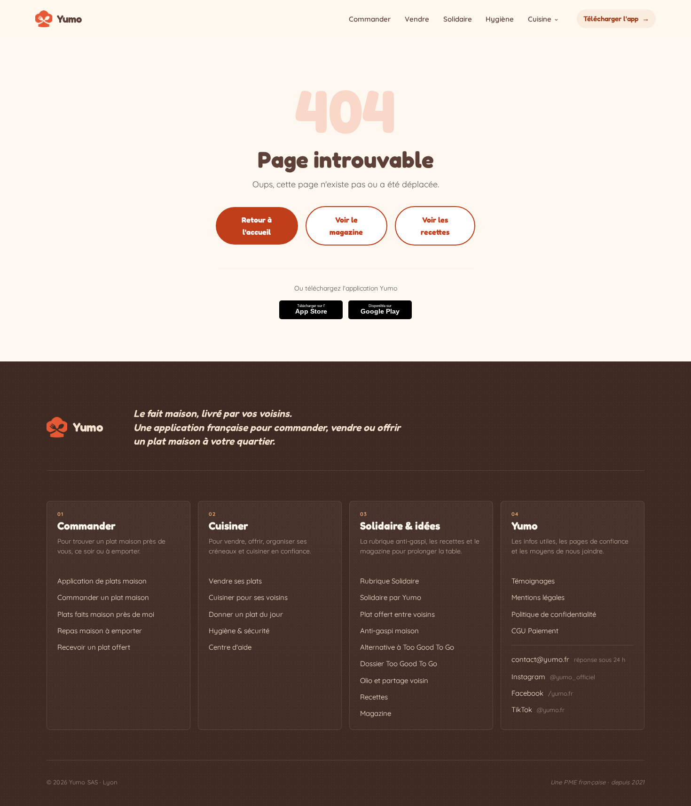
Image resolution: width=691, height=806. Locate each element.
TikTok (538, 709)
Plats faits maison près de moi (105, 614)
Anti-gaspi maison (389, 630)
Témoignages (533, 580)
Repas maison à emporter (99, 630)
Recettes (374, 696)
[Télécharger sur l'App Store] (311, 309)
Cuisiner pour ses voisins (248, 597)
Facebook (542, 693)
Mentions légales (538, 597)
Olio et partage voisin (394, 680)
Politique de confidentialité (553, 614)
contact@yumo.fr (540, 659)
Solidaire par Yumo (390, 597)
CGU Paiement (534, 630)
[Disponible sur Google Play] (380, 309)
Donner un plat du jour (246, 614)
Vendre (417, 19)
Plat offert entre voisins (397, 614)
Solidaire (457, 19)
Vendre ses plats (235, 580)
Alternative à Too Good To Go (407, 647)
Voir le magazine (346, 226)
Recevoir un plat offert (93, 647)
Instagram (553, 676)
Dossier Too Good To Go (398, 663)
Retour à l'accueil (257, 226)
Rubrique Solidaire (389, 580)
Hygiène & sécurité (239, 630)
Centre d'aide (230, 647)
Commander (370, 19)
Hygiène (500, 19)
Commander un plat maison (103, 597)
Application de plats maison (102, 580)
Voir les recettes (435, 226)
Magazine (375, 713)
